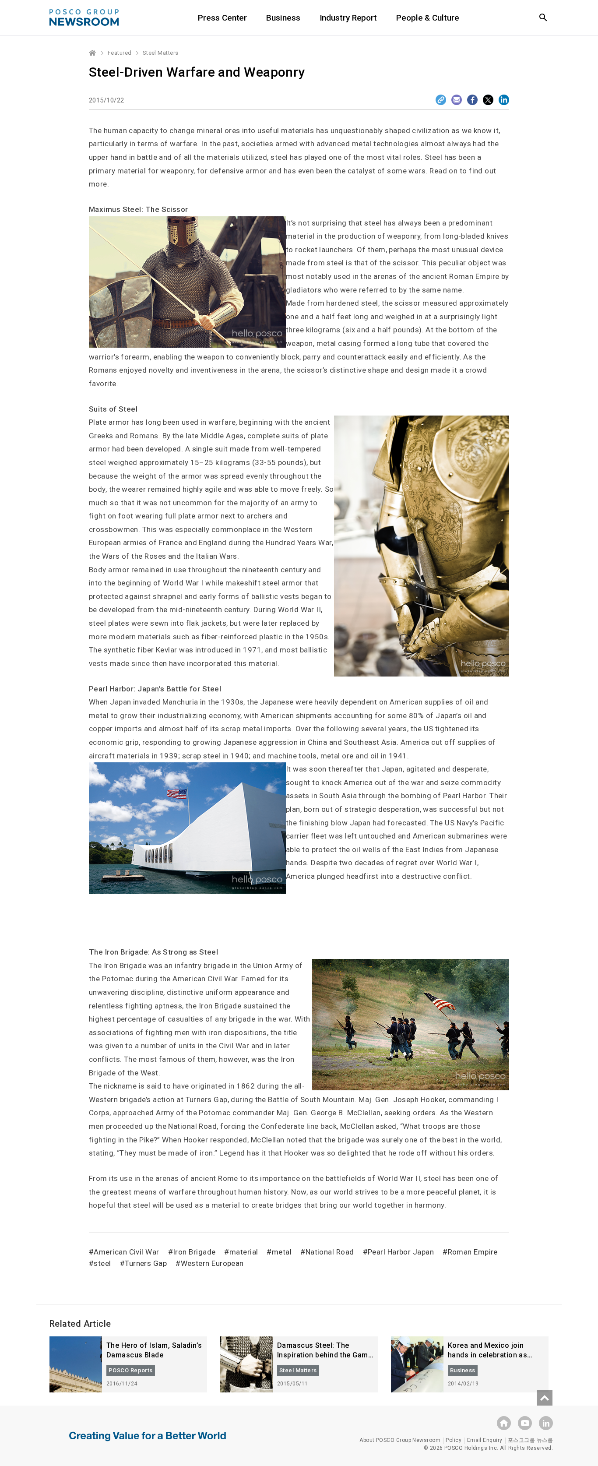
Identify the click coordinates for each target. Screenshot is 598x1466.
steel (102, 1263)
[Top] (544, 1398)
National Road (330, 1252)
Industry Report (348, 18)
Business (283, 18)
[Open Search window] (543, 17)
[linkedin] (546, 1423)
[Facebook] (472, 100)
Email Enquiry (485, 1440)
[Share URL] (441, 100)
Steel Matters (161, 52)
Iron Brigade (194, 1252)
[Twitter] (488, 100)
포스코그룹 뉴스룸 (530, 1440)
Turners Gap (146, 1263)
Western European (212, 1263)
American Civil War (126, 1252)
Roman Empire (473, 1252)
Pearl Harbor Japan (401, 1252)
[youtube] (525, 1423)
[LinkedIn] (504, 100)
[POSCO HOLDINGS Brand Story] (147, 1442)
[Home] (93, 53)
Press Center (222, 18)
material (243, 1252)
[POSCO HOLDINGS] (504, 1423)
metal (282, 1252)
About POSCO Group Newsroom (399, 1440)
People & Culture (427, 18)
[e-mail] (456, 100)
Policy (453, 1440)
